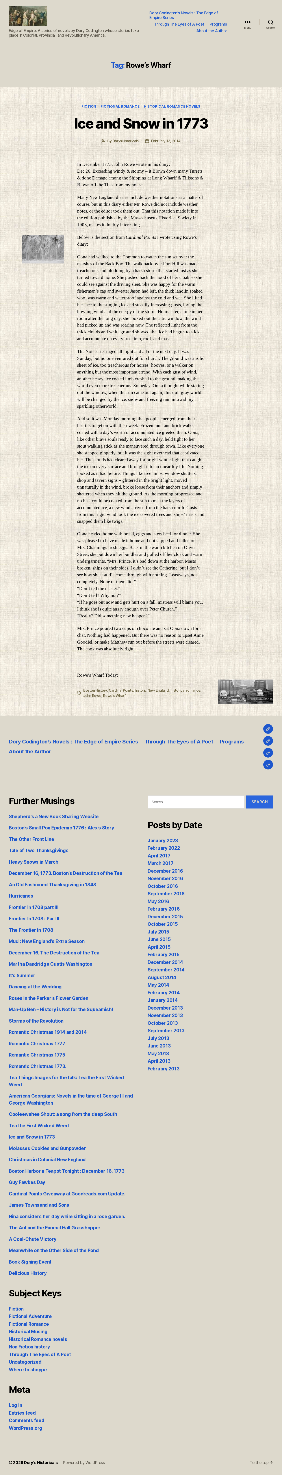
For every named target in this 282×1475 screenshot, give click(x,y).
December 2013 (165, 1008)
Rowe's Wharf (114, 695)
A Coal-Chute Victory (32, 1239)
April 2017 (159, 856)
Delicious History (27, 1273)
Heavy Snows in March (33, 862)
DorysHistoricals (126, 141)
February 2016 (164, 909)
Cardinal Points (121, 690)
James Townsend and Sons (39, 1205)
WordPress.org (25, 1428)
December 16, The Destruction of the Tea (54, 953)
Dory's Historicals (41, 1462)
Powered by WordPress (84, 1462)
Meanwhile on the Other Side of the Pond (54, 1250)
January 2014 (163, 1000)
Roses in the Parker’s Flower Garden (48, 998)
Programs (218, 24)
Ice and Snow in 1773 (141, 123)
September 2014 (166, 970)
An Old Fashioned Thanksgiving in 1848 (52, 884)
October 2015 (163, 924)
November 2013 (165, 1015)
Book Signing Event (30, 1262)
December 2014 (165, 962)
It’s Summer (22, 975)
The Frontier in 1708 (31, 930)
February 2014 (164, 992)
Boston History (95, 690)
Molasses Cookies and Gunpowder (47, 1148)
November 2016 (165, 878)
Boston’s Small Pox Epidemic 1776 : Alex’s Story (61, 828)
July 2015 (158, 932)
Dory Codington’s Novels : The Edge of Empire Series (183, 15)
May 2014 (158, 985)
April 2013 (159, 1061)
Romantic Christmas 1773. (38, 1066)
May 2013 (158, 1053)
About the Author (211, 30)
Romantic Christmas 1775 (37, 1055)
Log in (15, 1405)
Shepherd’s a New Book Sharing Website (54, 816)
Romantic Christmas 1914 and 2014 (48, 1032)
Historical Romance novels (172, 106)
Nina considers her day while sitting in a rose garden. (67, 1216)
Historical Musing (28, 1331)
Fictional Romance (120, 106)
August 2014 (162, 977)
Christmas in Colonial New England (47, 1159)
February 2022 (164, 848)
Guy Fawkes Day (27, 1182)
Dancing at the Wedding (35, 987)
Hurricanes (21, 896)
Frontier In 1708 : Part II (34, 918)
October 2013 (163, 1023)
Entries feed (22, 1413)
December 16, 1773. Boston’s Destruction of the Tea (65, 873)
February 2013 (164, 1069)
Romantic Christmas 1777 (37, 1043)
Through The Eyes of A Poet (179, 24)
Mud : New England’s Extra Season (46, 941)
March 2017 (160, 863)
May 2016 (158, 901)
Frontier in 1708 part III (33, 907)
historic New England (152, 690)
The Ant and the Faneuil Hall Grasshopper (54, 1227)
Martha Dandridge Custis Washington (50, 964)
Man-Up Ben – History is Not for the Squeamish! (61, 1009)
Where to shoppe (28, 1369)
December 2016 (165, 871)
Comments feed (27, 1420)
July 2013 (158, 1038)
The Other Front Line (31, 839)
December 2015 (165, 916)
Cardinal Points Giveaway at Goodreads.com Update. (67, 1194)
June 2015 (159, 939)
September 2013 (166, 1030)
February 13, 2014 (165, 141)
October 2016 (163, 886)
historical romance (185, 690)
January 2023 (163, 840)
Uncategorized (25, 1362)
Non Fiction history (29, 1347)
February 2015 (164, 954)
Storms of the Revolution (36, 1021)
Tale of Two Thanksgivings (38, 850)
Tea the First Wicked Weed (39, 1125)
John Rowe (92, 695)
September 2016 (166, 893)
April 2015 (159, 947)
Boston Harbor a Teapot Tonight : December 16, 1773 (66, 1171)
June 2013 (159, 1046)
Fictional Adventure (30, 1316)
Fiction (89, 106)
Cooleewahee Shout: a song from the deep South (63, 1114)
